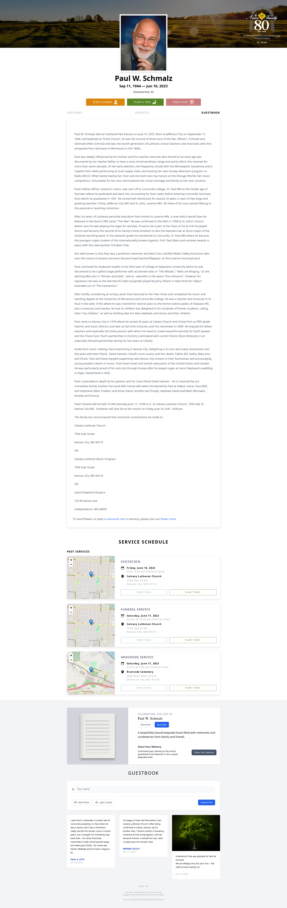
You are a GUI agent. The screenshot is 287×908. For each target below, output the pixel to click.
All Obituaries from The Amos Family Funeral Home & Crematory (261, 37)
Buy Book (161, 724)
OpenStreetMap (146, 899)
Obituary (74, 112)
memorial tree (116, 519)
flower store (168, 519)
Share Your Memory (204, 752)
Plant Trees (193, 592)
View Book (145, 724)
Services (142, 112)
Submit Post (207, 802)
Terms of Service (152, 895)
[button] (91, 574)
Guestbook (210, 112)
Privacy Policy (135, 895)
